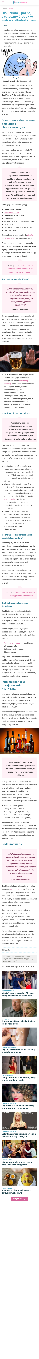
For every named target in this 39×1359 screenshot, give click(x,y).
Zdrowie (4, 8)
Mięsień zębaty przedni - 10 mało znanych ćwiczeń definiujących (18, 994)
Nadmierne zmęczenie (13, 643)
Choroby (11, 8)
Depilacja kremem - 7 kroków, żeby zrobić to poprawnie (19, 1050)
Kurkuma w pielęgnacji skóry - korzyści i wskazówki (16, 1191)
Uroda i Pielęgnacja (9, 1047)
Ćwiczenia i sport (8, 991)
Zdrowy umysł (7, 1160)
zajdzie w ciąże (10, 499)
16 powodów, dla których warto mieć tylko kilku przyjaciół (17, 1163)
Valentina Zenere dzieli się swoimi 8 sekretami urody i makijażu (19, 1135)
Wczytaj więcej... (19, 1199)
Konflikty (5, 1019)
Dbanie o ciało (7, 1188)
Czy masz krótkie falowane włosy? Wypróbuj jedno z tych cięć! (18, 1107)
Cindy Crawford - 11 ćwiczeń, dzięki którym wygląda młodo (19, 1078)
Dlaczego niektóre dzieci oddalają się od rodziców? (18, 1022)
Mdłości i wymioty (11, 212)
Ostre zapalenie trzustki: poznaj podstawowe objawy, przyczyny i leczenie (21, 269)
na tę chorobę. (16, 889)
